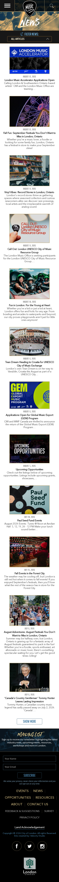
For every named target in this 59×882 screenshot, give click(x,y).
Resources (45, 797)
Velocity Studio (37, 836)
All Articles (18, 39)
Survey (49, 811)
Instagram (42, 846)
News (38, 791)
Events (22, 791)
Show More (29, 721)
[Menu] (7, 6)
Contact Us (37, 804)
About (17, 804)
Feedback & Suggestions (22, 811)
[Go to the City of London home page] (29, 866)
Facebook (17, 846)
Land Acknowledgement (30, 827)
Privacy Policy (29, 817)
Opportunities (18, 797)
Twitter (29, 846)
